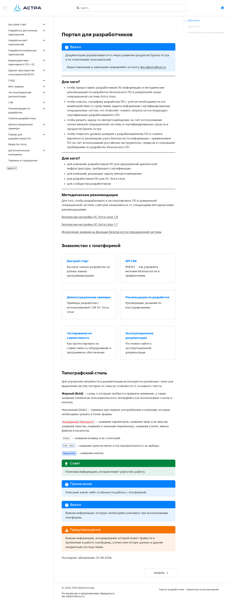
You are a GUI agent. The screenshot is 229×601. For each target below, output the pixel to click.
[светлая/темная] (224, 8)
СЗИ (10, 102)
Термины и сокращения (22, 160)
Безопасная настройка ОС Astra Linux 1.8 (90, 216)
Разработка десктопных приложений (22, 32)
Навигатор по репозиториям (202, 589)
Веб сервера (16, 86)
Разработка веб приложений (17, 42)
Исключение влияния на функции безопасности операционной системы (111, 231)
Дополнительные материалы (19, 152)
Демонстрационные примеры (20, 126)
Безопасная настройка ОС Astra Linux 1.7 (90, 224)
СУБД (11, 80)
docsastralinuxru (153, 67)
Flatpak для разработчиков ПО (19, 136)
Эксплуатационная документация (19, 94)
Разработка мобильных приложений (22, 52)
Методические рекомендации (206, 32)
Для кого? (194, 26)
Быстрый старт (17, 24)
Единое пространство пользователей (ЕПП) (21, 72)
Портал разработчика (171, 589)
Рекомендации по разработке (19, 110)
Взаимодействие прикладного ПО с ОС (21, 62)
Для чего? (194, 20)
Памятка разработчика (22, 118)
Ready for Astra (17, 144)
